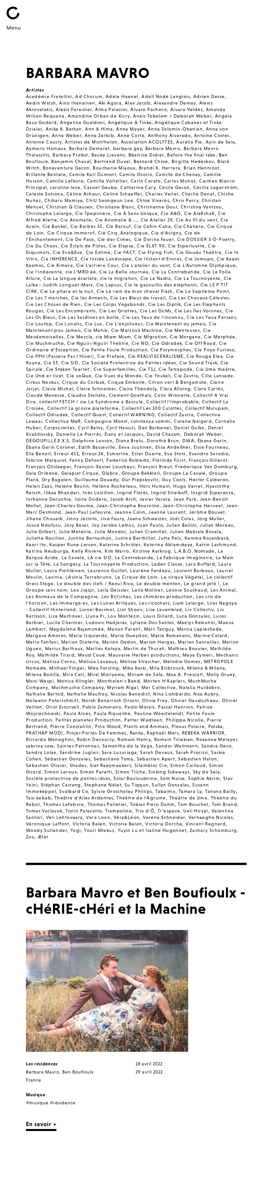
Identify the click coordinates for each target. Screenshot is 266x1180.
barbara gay (127, 148)
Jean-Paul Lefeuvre (88, 512)
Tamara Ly (190, 791)
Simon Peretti (96, 771)
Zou (30, 836)
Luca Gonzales (193, 616)
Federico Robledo (127, 460)
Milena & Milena (206, 668)
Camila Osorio (135, 174)
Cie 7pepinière (93, 213)
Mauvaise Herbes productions (143, 655)
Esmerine (117, 453)
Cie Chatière (189, 226)
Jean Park (185, 499)
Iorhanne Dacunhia (48, 499)
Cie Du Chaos (42, 245)
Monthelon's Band (118, 681)
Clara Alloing (175, 388)
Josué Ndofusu (43, 525)
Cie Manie (96, 330)
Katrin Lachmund (216, 544)
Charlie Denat (198, 193)
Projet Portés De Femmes (96, 732)
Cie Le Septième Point (202, 291)
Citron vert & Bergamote (178, 382)
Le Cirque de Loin (136, 577)
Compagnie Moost (106, 421)
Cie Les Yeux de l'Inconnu (153, 317)
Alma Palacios (111, 109)
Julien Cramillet (147, 531)
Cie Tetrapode (176, 369)
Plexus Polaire (188, 726)
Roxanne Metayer (216, 739)
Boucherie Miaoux (114, 167)
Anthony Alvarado (169, 135)
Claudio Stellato (86, 395)
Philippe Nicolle (185, 719)
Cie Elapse (121, 245)
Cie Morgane (185, 336)
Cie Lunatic (68, 323)
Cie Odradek (167, 343)
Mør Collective (158, 687)
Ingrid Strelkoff (169, 492)
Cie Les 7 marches (47, 297)
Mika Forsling (103, 668)
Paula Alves (77, 713)
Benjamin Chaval (71, 161)
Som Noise (172, 778)
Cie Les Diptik (164, 304)
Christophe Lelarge (49, 213)
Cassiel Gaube (100, 187)
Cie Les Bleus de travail (138, 297)
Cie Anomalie (76, 219)
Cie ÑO (140, 343)
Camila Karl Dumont (92, 174)
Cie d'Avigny (166, 232)
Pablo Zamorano (101, 706)
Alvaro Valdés (186, 109)
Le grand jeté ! (202, 583)
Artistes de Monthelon (91, 141)
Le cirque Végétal (182, 577)
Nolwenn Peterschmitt (52, 700)
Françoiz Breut (155, 466)
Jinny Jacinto (81, 518)
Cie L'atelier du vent (146, 265)
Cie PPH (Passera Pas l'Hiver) (60, 356)
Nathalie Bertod (45, 694)
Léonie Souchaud (186, 590)
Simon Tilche (130, 771)
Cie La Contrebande (176, 271)
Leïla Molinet (147, 590)
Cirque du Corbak (83, 382)
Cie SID (70, 362)
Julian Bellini (181, 525)
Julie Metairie (75, 531)
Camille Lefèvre (65, 180)
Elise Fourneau (211, 447)
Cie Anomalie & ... (116, 219)
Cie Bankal (54, 226)
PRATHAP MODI (44, 732)
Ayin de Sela (221, 141)
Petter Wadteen (143, 719)
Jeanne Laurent (167, 512)
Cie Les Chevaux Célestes (199, 297)
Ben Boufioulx (77, 1071)
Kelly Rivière (87, 551)
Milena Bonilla (43, 674)
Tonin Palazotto (84, 810)
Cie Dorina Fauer (154, 239)
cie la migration (118, 278)
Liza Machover (65, 616)
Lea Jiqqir (82, 590)
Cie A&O (171, 213)
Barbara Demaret (89, 148)
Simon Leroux (60, 771)
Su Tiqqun (137, 784)
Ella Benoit (38, 453)
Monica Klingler (75, 681)
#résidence (63, 1102)
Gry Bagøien (56, 479)
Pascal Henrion (175, 706)
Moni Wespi (40, 681)
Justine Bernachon (90, 538)
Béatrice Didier (146, 154)
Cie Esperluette (186, 245)
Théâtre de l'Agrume (141, 797)
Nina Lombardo (171, 694)
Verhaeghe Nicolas (210, 817)
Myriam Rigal (122, 687)
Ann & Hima (99, 129)
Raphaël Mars (163, 732)
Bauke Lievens (108, 154)
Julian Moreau (217, 525)
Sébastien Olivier (46, 765)
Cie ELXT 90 (151, 245)
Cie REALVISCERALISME (156, 356)
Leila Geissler (113, 590)
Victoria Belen (89, 823)
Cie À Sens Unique (136, 213)
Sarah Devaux (156, 752)
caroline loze (65, 187)
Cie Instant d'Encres (158, 258)
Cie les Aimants (89, 297)
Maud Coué (91, 655)
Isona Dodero (91, 499)
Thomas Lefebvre (63, 804)
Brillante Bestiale (46, 174)
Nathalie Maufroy (87, 694)
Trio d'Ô (144, 810)
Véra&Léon (127, 817)
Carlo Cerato (146, 180)
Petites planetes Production (88, 719)
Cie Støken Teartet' (68, 369)
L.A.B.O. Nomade (194, 551)
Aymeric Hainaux (46, 148)
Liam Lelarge (188, 603)
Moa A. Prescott (184, 674)
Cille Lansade (217, 375)
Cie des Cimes (114, 239)
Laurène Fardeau (150, 570)
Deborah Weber (203, 434)
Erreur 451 (66, 453)
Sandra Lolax (41, 752)
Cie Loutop (39, 323)
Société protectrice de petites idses (68, 778)
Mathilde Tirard (56, 655)
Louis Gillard (158, 616)
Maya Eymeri (198, 655)
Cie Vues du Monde (118, 375)
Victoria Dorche (163, 823)
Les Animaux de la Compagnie (62, 596)
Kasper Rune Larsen (72, 544)
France (33, 1080)
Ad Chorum (89, 96)
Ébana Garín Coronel (51, 447)
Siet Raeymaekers (110, 765)
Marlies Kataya (103, 648)
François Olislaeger (48, 466)
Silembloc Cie (151, 765)
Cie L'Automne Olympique (204, 265)
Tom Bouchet (193, 804)
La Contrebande (134, 557)
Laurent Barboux (193, 570)
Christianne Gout (157, 206)
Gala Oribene (42, 473)
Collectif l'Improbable (172, 401)
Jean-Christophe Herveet (193, 505)
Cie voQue (79, 375)
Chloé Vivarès (153, 200)
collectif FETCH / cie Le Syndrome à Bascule (91, 401)
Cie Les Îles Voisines (198, 310)
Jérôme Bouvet (207, 512)
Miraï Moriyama (106, 674)
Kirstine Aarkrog (152, 551)
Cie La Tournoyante (198, 278)
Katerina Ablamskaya (168, 544)
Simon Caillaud (188, 765)
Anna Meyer (130, 129)
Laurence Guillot (107, 570)
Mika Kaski (135, 668)
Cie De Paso (80, 239)
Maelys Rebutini (196, 622)
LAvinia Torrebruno (89, 577)
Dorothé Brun (163, 440)
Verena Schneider (164, 817)
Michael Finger (67, 668)
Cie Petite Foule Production (115, 349)
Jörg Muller (210, 518)
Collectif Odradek (47, 414)
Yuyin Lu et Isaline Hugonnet (152, 830)
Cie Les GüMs (156, 310)
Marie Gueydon (129, 635)
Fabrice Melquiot (46, 460)
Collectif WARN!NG (132, 414)
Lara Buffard (200, 564)
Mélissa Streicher (140, 661)
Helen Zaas (39, 486)
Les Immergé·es (69, 603)
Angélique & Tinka (130, 122)
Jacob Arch (123, 499)
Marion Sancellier (198, 642)
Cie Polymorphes (171, 349)
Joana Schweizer (146, 518)
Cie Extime (98, 252)
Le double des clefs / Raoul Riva (95, 583)
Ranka (137, 732)
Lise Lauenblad (164, 609)
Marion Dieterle (80, 642)
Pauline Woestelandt (159, 713)
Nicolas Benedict (130, 694)
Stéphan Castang (61, 784)
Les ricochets (154, 603)
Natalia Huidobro (199, 687)
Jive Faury (112, 518)
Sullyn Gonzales (170, 784)
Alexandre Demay (175, 103)
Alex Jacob (138, 103)
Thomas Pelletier (107, 804)
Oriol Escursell (62, 706)
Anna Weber (66, 135)
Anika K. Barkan (64, 129)
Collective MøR (63, 421)
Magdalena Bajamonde (76, 629)
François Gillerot (208, 460)
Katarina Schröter (120, 544)
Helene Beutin (72, 486)
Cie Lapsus (109, 284)
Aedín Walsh (41, 103)
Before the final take (191, 154)
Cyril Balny (90, 427)
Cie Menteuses (182, 330)
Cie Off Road (200, 343)
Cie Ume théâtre (215, 369)
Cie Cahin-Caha (152, 226)
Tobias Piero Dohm (152, 804)
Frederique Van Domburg (206, 466)
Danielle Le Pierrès (79, 434)
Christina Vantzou (201, 206)
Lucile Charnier (65, 622)
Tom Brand (224, 804)
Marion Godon (119, 642)
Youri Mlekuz (99, 830)
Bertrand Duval (112, 161)
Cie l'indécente (44, 271)
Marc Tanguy (159, 629)
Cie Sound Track (198, 362)
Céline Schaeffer (122, 193)
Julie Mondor (110, 531)
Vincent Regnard (206, 823)
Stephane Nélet (103, 784)
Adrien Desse (209, 96)
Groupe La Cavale (184, 473)
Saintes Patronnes (78, 745)
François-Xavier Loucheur (104, 466)
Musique (35, 1094)
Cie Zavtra (186, 375)
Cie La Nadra (155, 278)
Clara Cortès (208, 388)
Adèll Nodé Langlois (165, 96)
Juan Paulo (150, 525)
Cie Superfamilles (115, 369)
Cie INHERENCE (59, 258)
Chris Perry (186, 200)
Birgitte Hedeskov (193, 161)
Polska (215, 726)
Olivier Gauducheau (195, 700)
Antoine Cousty (44, 141)
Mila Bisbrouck (167, 668)
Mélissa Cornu (59, 661)
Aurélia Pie (189, 141)
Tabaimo (165, 791)
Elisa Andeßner (173, 447)
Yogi (75, 830)
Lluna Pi (95, 616)
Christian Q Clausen (69, 206)
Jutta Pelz (169, 538)
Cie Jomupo (199, 258)
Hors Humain (154, 486)
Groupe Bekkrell (141, 473)
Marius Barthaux (64, 648)
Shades (78, 765)
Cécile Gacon (174, 187)
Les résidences (42, 1063)
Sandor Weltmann (177, 745)
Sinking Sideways (169, 771)
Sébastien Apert (156, 758)
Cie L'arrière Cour (97, 265)
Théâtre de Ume (188, 797)
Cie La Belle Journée (124, 271)
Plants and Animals (146, 726)
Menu (13, 28)
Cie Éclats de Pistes (83, 245)
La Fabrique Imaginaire (184, 557)
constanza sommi (151, 421)
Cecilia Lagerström (215, 187)
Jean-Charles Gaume (68, 505)
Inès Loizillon (98, 492)
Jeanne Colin (130, 512)
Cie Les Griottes (118, 310)
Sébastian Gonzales (68, 758)
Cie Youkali (158, 375)
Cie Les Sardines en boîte (89, 317)
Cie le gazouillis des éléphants (161, 284)
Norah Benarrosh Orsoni (110, 700)
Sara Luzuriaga (119, 752)
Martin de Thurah (144, 648)
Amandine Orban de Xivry (99, 116)
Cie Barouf (118, 226)
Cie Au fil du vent (196, 219)
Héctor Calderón (208, 479)
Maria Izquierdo (88, 635)
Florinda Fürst (169, 460)
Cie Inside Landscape (106, 258)
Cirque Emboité (126, 382)
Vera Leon (98, 817)
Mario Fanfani (42, 642)
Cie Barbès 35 (86, 226)
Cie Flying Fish (155, 252)
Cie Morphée (219, 336)
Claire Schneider (96, 388)
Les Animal (223, 590)
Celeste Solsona (44, 193)
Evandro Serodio (209, 453)
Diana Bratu (129, 440)
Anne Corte (131, 135)
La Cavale (73, 557)
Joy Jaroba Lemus (112, 525)
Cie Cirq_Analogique (123, 232)
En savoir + (41, 1124)
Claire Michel (57, 388)
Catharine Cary (138, 187)
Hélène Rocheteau (114, 486)
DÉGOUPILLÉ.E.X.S (47, 440)
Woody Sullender (46, 830)
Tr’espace (169, 810)
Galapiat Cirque (80, 473)
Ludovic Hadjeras (106, 622)
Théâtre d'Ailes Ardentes (84, 797)
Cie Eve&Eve (67, 252)
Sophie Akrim (204, 778)
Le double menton (159, 583)
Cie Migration (150, 336)
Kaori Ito (36, 544)
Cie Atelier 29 (157, 219)
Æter (43, 836)
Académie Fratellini (49, 96)
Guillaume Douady (96, 479)
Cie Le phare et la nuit (66, 291)
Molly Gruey (221, 674)
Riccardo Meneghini (50, 739)
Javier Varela (154, 499)
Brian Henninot (202, 167)
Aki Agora (110, 103)
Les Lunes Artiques (113, 603)
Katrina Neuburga (47, 551)
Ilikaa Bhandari (61, 492)
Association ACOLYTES (147, 141)
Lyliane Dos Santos (152, 622)
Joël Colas (182, 518)
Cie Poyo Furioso (215, 349)
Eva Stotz (175, 453)
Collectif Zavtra (176, 414)
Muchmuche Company (78, 687)
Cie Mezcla (79, 336)
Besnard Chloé (151, 161)
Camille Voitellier (107, 180)
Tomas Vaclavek (44, 810)
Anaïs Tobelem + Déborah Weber (172, 116)
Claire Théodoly (138, 388)
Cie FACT (124, 252)
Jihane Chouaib (44, 518)
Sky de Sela (206, 771)
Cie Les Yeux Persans (211, 317)
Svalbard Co (73, 791)
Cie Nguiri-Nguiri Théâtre (97, 343)
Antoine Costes (212, 135)
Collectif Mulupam (207, 408)
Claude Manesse (45, 395)
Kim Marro (117, 551)
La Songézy (67, 564)
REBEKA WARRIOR (203, 732)
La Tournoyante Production (116, 564)
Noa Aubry (206, 694)
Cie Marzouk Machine (136, 330)
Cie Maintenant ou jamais (176, 323)
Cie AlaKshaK (199, 213)
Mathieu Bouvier (187, 648)
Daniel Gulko (189, 427)
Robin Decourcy (96, 739)
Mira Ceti (73, 674)
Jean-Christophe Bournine (128, 505)
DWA (188, 440)
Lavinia (53, 577)
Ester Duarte (146, 453)
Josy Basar (76, 525)
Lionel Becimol (97, 609)
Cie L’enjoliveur (124, 323)
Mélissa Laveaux (98, 661)
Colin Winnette (172, 395)
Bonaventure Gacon (66, 167)
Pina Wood (108, 726)
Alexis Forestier (74, 109)
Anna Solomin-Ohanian (175, 129)
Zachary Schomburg (213, 830)
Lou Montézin (124, 616)
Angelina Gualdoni (82, 122)
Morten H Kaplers (164, 681)
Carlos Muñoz (180, 180)
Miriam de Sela (145, 674)
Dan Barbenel (154, 427)
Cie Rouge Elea (205, 356)
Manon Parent (124, 629)
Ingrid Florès (132, 492)
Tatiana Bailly (220, 791)
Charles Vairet (162, 193)
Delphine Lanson (92, 440)
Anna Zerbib (99, 135)
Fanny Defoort (86, 460)
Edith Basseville (97, 447)
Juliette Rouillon (45, 538)
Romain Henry (134, 739)
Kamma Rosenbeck (207, 538)
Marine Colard (211, 635)
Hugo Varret (187, 486)
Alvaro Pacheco (148, 109)
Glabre (110, 473)
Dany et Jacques (123, 434)
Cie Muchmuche (45, 343)
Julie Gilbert (40, 531)
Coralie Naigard (193, 421)
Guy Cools (174, 479)
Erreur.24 (93, 453)
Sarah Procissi (192, 752)
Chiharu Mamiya (63, 200)
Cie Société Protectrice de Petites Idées (129, 362)
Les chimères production (163, 596)
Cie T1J (147, 369)
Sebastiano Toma (114, 758)
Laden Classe (167, 564)
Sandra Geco (216, 745)
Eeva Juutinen (135, 447)
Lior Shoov (130, 609)
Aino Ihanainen (77, 103)
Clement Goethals (130, 395)
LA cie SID (100, 557)
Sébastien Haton (197, 758)
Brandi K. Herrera (160, 167)
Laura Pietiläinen (64, 570)
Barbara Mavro (162, 148)
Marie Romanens (170, 635)
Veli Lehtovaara (64, 817)
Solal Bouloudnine (135, 778)
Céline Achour (83, 193)
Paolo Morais (140, 706)
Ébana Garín (212, 440)
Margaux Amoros (46, 635)
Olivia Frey (154, 700)
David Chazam (164, 434)
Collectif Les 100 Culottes (152, 408)
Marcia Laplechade (199, 629)
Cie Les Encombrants (71, 310)
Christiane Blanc (115, 206)
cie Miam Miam (113, 336)
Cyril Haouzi (120, 427)
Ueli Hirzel (195, 810)
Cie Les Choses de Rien (53, 304)
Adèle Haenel (122, 96)
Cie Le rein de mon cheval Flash (135, 291)
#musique (37, 1102)
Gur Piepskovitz (140, 479)
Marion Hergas (157, 642)
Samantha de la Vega (128, 745)
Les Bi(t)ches (116, 596)
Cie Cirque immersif (71, 232)
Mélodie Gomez (182, 661)
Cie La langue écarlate (70, 278)
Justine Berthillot (135, 538)
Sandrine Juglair (79, 752)
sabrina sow (40, 745)
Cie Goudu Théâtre (199, 252)
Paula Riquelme (112, 713)
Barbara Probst (70, 154)
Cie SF (51, 362)
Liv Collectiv (199, 609)
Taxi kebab (38, 797)
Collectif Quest (88, 414)
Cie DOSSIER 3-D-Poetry (206, 239)
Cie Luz (94, 323)
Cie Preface (111, 356)
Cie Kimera (60, 265)
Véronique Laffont (47, 823)
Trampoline (118, 810)
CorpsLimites (59, 427)
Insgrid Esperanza (212, 492)
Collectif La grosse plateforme (83, 408)
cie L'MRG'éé (81, 271)
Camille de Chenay (178, 174)
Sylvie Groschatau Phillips (121, 791)
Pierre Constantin (71, 726)
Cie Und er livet (44, 375)
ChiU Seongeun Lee (109, 200)
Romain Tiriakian (173, 739)
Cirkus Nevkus (42, 382)
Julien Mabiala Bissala (195, 531)
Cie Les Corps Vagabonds (114, 304)
